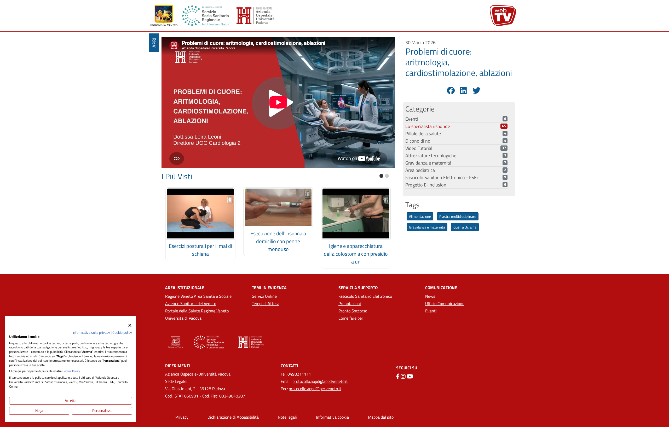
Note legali (287, 417)
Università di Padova (183, 318)
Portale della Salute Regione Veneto (197, 311)
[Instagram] (403, 376)
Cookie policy (122, 332)
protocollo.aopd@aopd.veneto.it (320, 381)
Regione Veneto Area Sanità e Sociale (198, 296)
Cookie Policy (71, 370)
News (430, 296)
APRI (154, 43)
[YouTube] (410, 376)
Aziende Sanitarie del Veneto (190, 303)
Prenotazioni (349, 303)
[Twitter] (475, 90)
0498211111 (299, 374)
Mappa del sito (381, 417)
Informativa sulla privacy (91, 332)
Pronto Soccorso (352, 311)
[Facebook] (450, 90)
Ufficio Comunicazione (444, 303)
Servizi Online (264, 296)
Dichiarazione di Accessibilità (233, 417)
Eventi (431, 311)
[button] (381, 176)
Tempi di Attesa (265, 303)
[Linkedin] (463, 90)
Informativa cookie (332, 417)
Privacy (181, 417)
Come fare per (350, 318)
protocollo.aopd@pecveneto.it (315, 388)
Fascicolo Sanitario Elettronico (365, 296)
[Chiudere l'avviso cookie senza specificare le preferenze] (130, 325)
